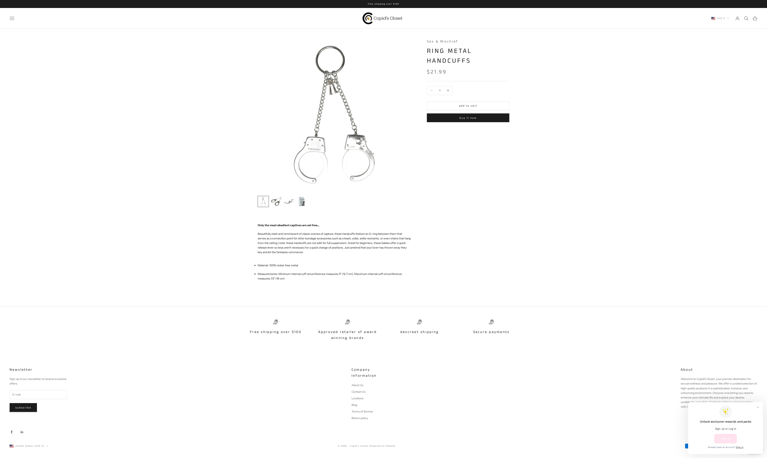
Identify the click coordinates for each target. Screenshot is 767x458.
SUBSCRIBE (422, 252)
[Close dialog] (457, 187)
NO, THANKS (422, 264)
